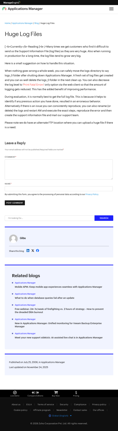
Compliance (80, 404)
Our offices (98, 410)
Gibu (23, 238)
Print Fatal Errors (33, 84)
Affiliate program (42, 410)
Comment (10, 157)
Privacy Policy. (92, 194)
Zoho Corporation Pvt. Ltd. (53, 423)
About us (16, 404)
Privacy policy (99, 404)
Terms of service (46, 404)
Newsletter (62, 410)
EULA (29, 404)
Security (64, 404)
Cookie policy (20, 410)
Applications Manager (53, 362)
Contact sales (80, 410)
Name (8, 184)
